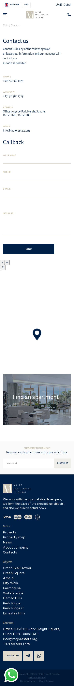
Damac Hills (12, 598)
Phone (7, 172)
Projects (9, 532)
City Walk (10, 583)
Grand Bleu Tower (17, 568)
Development (28, 681)
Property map (14, 537)
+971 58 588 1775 (13, 80)
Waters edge (13, 593)
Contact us (12, 655)
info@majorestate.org (16, 130)
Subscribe (62, 463)
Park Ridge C (13, 608)
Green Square (14, 573)
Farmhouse (12, 588)
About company (15, 547)
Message (8, 214)
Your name (9, 156)
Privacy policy (37, 678)
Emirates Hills (14, 613)
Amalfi (8, 578)
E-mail (6, 189)
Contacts (10, 552)
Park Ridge (11, 603)
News (7, 542)
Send (29, 249)
